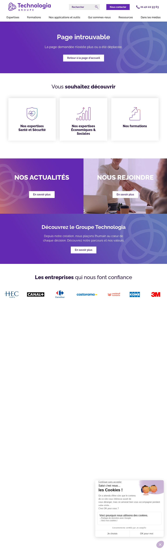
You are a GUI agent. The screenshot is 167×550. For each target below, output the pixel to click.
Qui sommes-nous (99, 17)
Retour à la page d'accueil (83, 58)
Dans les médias (151, 17)
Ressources (126, 17)
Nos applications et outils (64, 17)
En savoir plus (83, 249)
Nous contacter (118, 7)
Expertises (13, 17)
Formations (34, 17)
